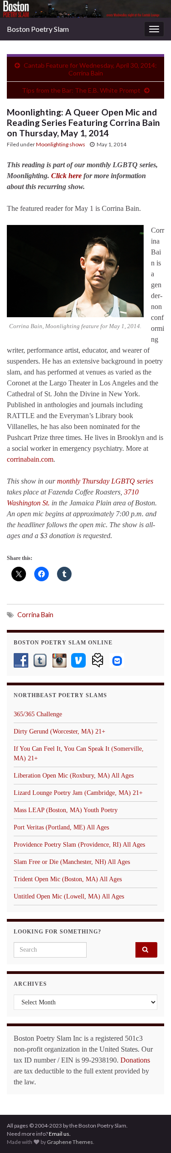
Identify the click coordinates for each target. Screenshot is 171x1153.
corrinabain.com (30, 459)
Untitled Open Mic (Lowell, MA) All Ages (69, 896)
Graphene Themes (70, 1141)
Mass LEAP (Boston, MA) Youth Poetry (66, 810)
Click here (66, 176)
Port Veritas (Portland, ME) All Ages (61, 827)
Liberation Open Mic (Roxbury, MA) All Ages (74, 775)
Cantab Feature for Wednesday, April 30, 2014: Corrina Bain (90, 69)
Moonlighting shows (60, 144)
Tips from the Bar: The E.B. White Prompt (81, 90)
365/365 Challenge (38, 714)
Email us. (60, 1133)
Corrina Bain (35, 615)
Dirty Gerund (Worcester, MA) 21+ (59, 731)
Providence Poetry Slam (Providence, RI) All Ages (79, 844)
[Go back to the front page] (85, 9)
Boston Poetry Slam (38, 29)
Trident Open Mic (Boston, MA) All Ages (68, 879)
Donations (135, 1060)
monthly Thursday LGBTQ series (105, 481)
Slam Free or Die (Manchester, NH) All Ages (72, 862)
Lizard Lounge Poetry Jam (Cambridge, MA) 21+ (78, 792)
